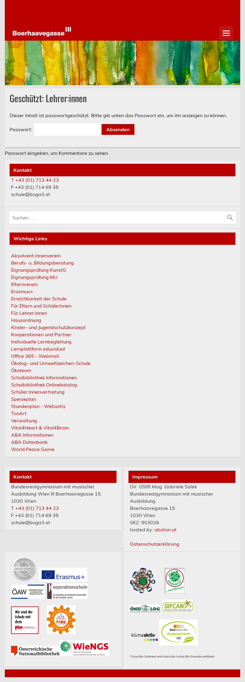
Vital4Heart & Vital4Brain (40, 428)
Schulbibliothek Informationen (44, 377)
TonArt (19, 413)
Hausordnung (26, 320)
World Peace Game (32, 449)
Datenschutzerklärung (154, 544)
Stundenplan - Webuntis (38, 406)
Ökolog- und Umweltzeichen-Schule (51, 363)
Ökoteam (21, 370)
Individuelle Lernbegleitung (41, 342)
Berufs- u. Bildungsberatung (42, 263)
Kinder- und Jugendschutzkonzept (48, 327)
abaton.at (165, 530)
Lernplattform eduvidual (38, 349)
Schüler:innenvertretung (38, 392)
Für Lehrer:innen (29, 313)
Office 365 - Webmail (35, 356)
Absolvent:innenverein (36, 256)
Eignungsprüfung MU (34, 277)
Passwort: (21, 129)
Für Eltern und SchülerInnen (41, 306)
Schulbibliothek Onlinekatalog (44, 385)
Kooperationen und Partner (41, 334)
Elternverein (24, 284)
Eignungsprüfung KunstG (38, 270)
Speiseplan (23, 399)
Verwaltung (24, 420)
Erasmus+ (22, 291)
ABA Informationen (32, 435)
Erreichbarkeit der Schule (39, 299)
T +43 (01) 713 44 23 (35, 180)
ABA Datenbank (29, 442)
